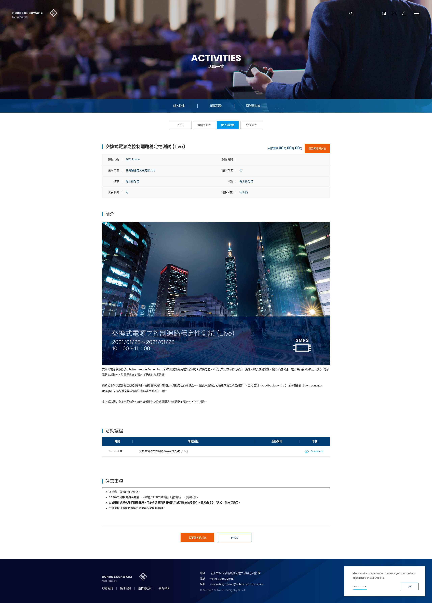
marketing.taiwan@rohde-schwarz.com (236, 584)
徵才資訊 (125, 588)
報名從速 (179, 106)
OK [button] (409, 586)
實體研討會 (204, 125)
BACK (234, 537)
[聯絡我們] (394, 13)
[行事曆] (384, 13)
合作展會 (251, 125)
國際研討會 (253, 106)
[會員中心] (404, 13)
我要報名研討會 (317, 148)
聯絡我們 (107, 588)
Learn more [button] (359, 586)
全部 (180, 125)
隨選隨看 (216, 106)
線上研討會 (228, 125)
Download (317, 451)
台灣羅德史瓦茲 (35, 13)
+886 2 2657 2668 (222, 579)
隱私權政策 (145, 588)
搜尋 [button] (351, 13)
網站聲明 (164, 588)
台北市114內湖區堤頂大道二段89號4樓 (233, 573)
